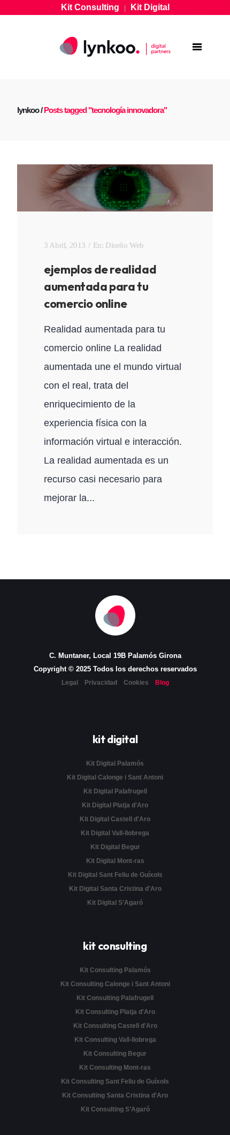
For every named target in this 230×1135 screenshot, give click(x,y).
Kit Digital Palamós (115, 763)
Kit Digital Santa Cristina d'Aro (115, 888)
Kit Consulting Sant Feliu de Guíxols (115, 1081)
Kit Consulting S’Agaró (115, 1109)
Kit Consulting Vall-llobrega (115, 1039)
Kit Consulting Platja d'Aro (115, 1012)
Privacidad (101, 682)
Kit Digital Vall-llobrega (115, 833)
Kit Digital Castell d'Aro (115, 819)
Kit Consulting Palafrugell (115, 998)
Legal (70, 682)
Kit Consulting (90, 7)
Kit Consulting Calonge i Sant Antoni (115, 984)
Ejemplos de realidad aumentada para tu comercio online (100, 286)
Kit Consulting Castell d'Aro (115, 1026)
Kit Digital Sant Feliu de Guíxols (115, 875)
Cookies (136, 682)
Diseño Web (124, 245)
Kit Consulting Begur (115, 1053)
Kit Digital (150, 7)
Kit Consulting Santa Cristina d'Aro (115, 1095)
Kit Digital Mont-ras (115, 861)
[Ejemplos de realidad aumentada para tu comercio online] (115, 187)
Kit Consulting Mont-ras (115, 1067)
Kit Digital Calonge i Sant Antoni (115, 777)
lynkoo (28, 110)
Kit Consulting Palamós (115, 970)
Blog (162, 682)
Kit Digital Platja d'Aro (115, 805)
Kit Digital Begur (115, 847)
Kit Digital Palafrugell (115, 791)
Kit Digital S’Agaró (115, 902)
